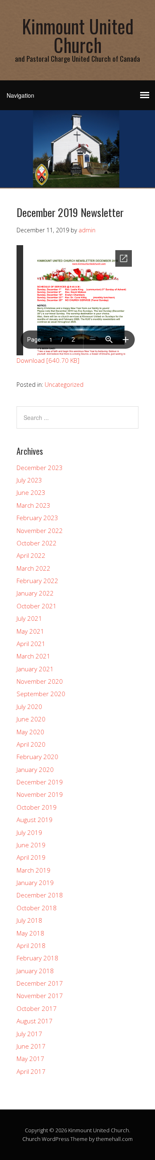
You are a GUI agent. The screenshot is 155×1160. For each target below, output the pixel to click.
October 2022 (37, 543)
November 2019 (40, 794)
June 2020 (31, 719)
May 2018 (30, 933)
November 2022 (40, 530)
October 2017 (37, 1008)
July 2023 (29, 480)
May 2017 (30, 1058)
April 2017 (31, 1071)
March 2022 (33, 568)
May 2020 (30, 732)
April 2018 (31, 945)
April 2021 (31, 643)
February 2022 (37, 580)
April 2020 (31, 744)
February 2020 (37, 756)
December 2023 (40, 467)
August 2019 (34, 819)
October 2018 (37, 908)
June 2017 (31, 1046)
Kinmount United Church (78, 35)
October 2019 (37, 807)
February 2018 (37, 958)
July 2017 (29, 1034)
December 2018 (40, 895)
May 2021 (30, 631)
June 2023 (31, 492)
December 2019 (40, 782)
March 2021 (33, 656)
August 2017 (34, 1021)
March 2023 (33, 505)
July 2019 (29, 832)
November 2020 (40, 681)
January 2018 (35, 971)
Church (31, 1139)
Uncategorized (64, 384)
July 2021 (29, 618)
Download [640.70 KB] (48, 360)
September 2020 (41, 694)
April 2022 (31, 555)
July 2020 (29, 706)
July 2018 (29, 920)
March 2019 (33, 870)
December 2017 (40, 983)
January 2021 (35, 669)
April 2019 (31, 857)
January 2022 (35, 593)
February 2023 (37, 518)
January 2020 (35, 769)
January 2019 (35, 882)
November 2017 (40, 995)
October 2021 (37, 606)
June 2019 (31, 845)
